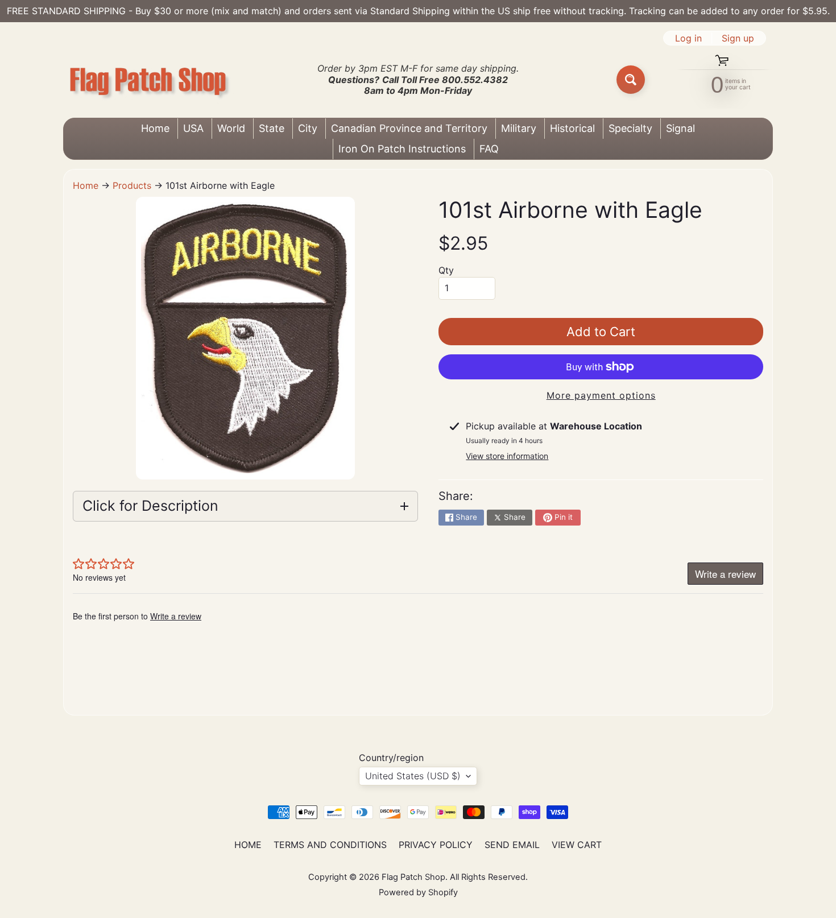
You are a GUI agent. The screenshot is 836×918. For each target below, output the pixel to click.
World (231, 128)
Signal (680, 128)
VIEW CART (577, 844)
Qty (446, 270)
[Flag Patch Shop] (148, 80)
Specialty (630, 128)
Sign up (738, 38)
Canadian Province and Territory (409, 128)
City (307, 128)
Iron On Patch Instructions (402, 149)
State (271, 128)
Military (518, 128)
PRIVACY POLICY (436, 844)
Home (155, 128)
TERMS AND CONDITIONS (330, 844)
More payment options (601, 395)
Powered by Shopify (418, 892)
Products (132, 185)
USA (193, 128)
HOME (248, 844)
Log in (688, 38)
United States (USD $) (413, 775)
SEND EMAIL (512, 844)
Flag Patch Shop (413, 877)
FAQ (489, 149)
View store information (507, 456)
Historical (572, 128)
